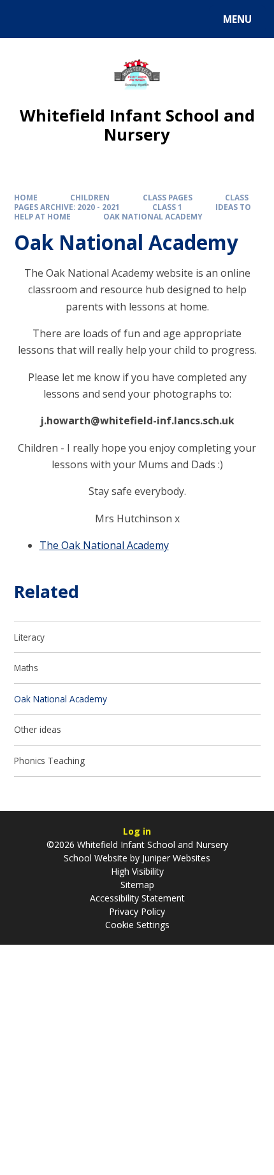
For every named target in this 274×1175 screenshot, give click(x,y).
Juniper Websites (175, 858)
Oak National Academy (153, 216)
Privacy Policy (137, 911)
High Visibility (137, 871)
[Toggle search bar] (25, 19)
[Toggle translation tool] (57, 19)
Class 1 (167, 207)
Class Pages (167, 197)
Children (90, 197)
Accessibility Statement (137, 898)
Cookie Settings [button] (137, 925)
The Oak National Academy (104, 545)
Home (26, 197)
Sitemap (137, 885)
